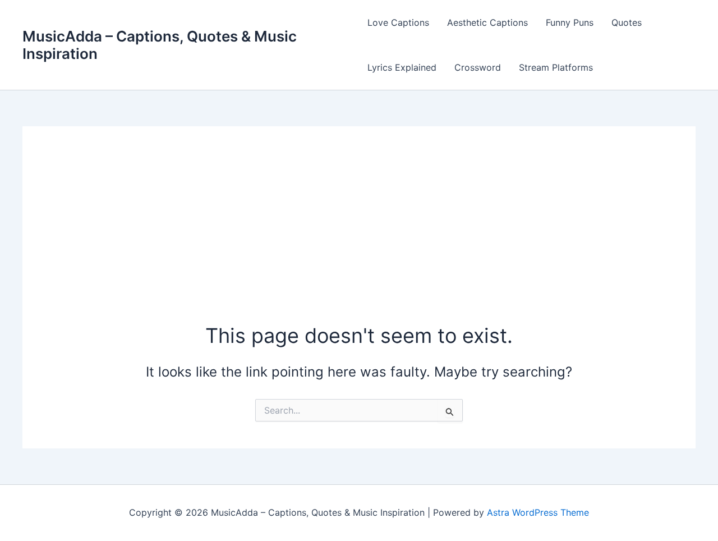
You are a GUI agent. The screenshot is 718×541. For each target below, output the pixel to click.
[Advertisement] (359, 237)
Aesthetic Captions (487, 22)
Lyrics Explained (401, 67)
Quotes (626, 22)
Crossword (477, 67)
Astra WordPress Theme (538, 512)
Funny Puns (569, 22)
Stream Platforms (556, 67)
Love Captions (398, 22)
